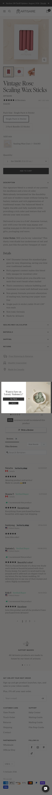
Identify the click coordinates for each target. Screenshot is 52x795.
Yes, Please (13, 399)
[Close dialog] (49, 383)
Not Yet (13, 403)
